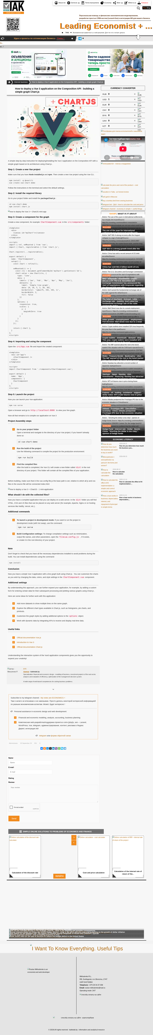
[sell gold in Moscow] (109, 196)
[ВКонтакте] (41, 748)
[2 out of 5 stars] (18, 778)
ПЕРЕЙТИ (59, 876)
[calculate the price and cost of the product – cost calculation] (123, 186)
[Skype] (62, 748)
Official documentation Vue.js (29, 638)
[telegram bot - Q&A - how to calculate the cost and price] (123, 204)
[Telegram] (65, 748)
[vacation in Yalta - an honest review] (115, 191)
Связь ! (60, 38)
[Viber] (56, 748)
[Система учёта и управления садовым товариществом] (114, 64)
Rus (145, 8)
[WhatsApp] (59, 748)
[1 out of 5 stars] (16, 778)
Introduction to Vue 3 (25, 642)
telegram (43, 736)
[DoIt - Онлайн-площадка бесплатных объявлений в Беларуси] (38, 64)
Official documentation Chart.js (29, 647)
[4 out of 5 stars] (23, 778)
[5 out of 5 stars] (25, 778)
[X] (50, 748)
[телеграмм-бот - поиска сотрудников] (123, 173)
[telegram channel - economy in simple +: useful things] (121, 209)
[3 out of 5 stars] (21, 778)
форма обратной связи (61, 736)
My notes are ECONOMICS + (53, 698)
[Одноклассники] (44, 748)
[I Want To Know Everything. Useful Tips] (76, 948)
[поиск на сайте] (138, 9)
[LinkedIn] (53, 748)
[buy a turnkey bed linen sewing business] (117, 200)
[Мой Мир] (47, 748)
